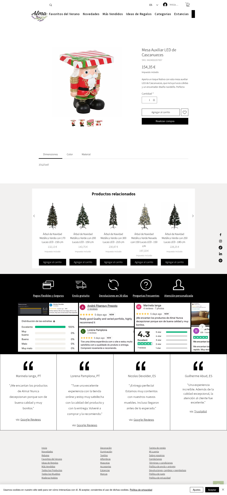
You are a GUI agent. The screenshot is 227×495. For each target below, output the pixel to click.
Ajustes (196, 489)
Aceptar (212, 489)
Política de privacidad (141, 489)
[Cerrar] (223, 489)
